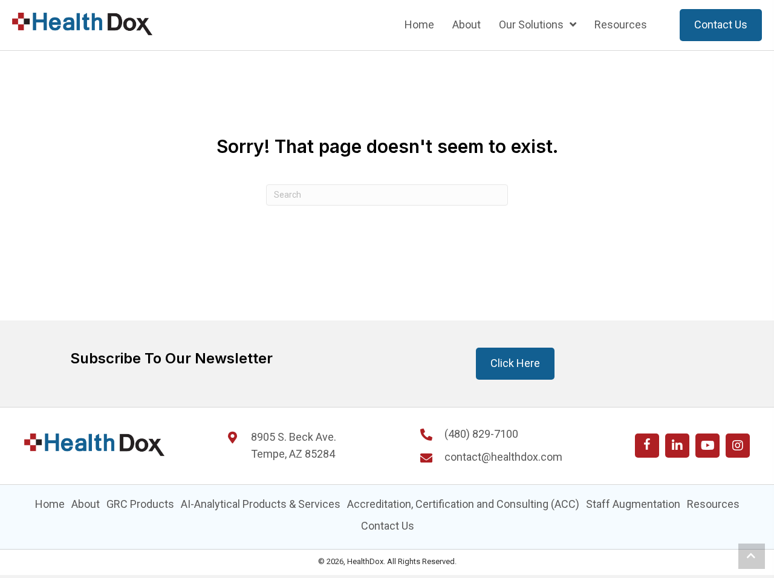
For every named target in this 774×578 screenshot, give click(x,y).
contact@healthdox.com (503, 456)
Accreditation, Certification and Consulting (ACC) (463, 504)
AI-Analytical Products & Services (260, 504)
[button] (647, 446)
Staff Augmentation (633, 504)
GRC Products (140, 504)
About (85, 504)
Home (50, 504)
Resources (713, 504)
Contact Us (387, 525)
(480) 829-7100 (481, 433)
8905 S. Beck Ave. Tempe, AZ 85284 (293, 445)
